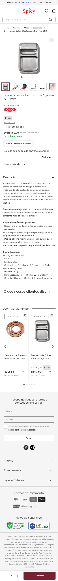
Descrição (9, 177)
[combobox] (29, 19)
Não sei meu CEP (12, 164)
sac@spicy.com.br (43, 561)
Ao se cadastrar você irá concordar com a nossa (29, 428)
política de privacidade (26, 430)
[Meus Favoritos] (46, 11)
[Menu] (5, 11)
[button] (5, 346)
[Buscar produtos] (50, 19)
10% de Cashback (21, 2)
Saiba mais (27, 143)
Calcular (47, 157)
